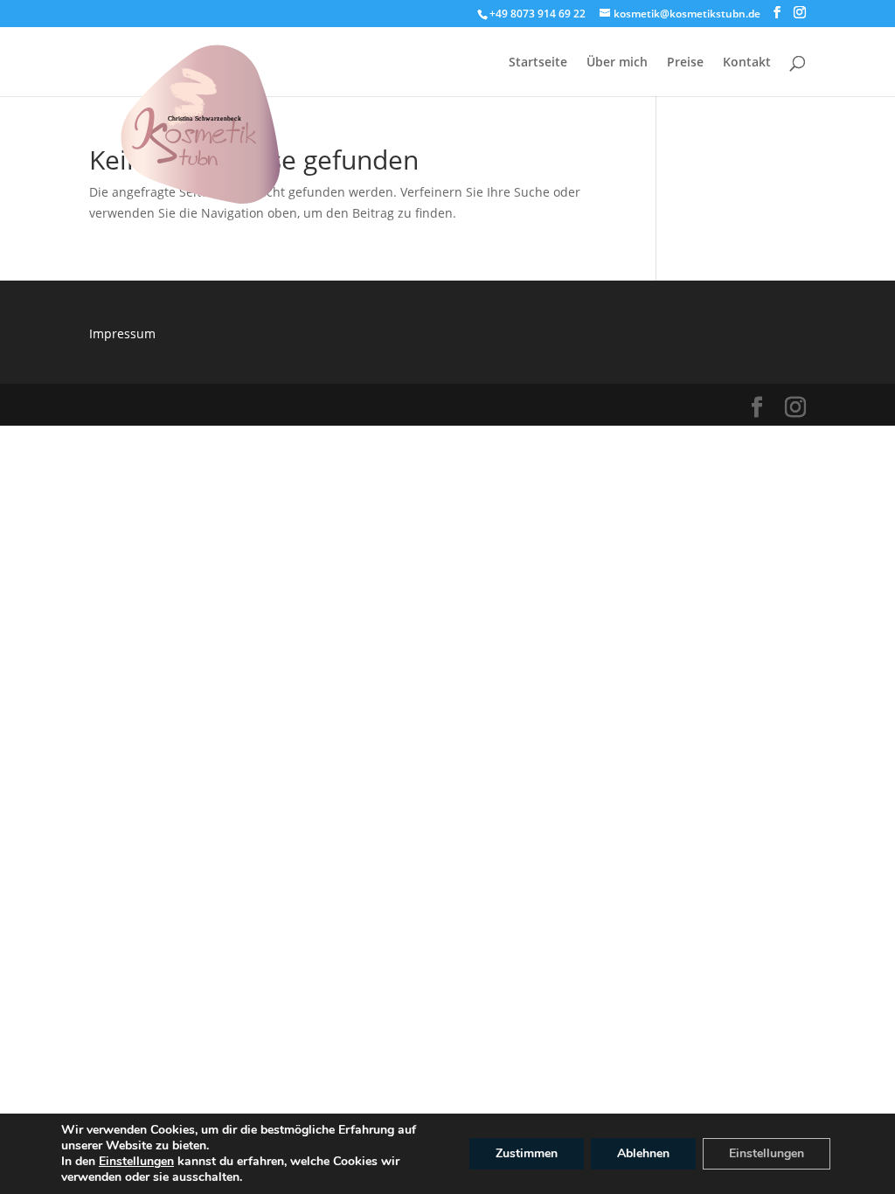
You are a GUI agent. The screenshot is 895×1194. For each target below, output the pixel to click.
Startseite (538, 63)
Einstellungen (136, 1162)
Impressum (122, 333)
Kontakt (747, 63)
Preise (685, 63)
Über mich (617, 63)
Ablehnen (643, 1153)
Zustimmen (527, 1153)
